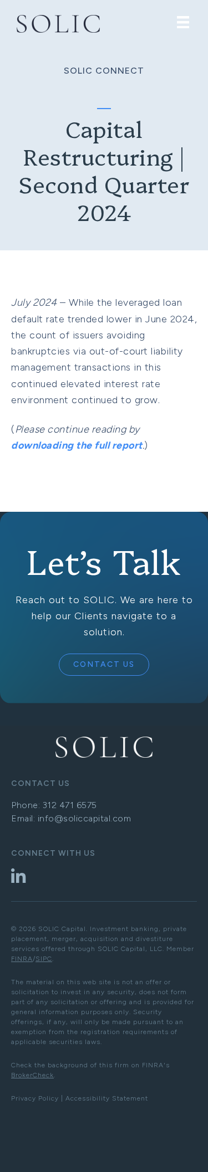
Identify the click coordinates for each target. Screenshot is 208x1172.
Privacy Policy (35, 1098)
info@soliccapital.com (84, 818)
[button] (104, 665)
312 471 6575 (70, 805)
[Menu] (183, 22)
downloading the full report (77, 445)
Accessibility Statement (106, 1098)
